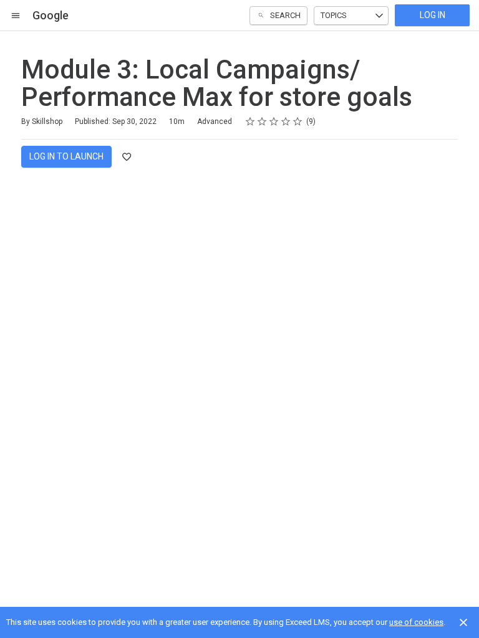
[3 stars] (274, 121)
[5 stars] (298, 121)
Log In (432, 15)
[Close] (463, 622)
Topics (334, 15)
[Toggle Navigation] (16, 16)
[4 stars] (286, 121)
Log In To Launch (66, 156)
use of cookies (416, 622)
